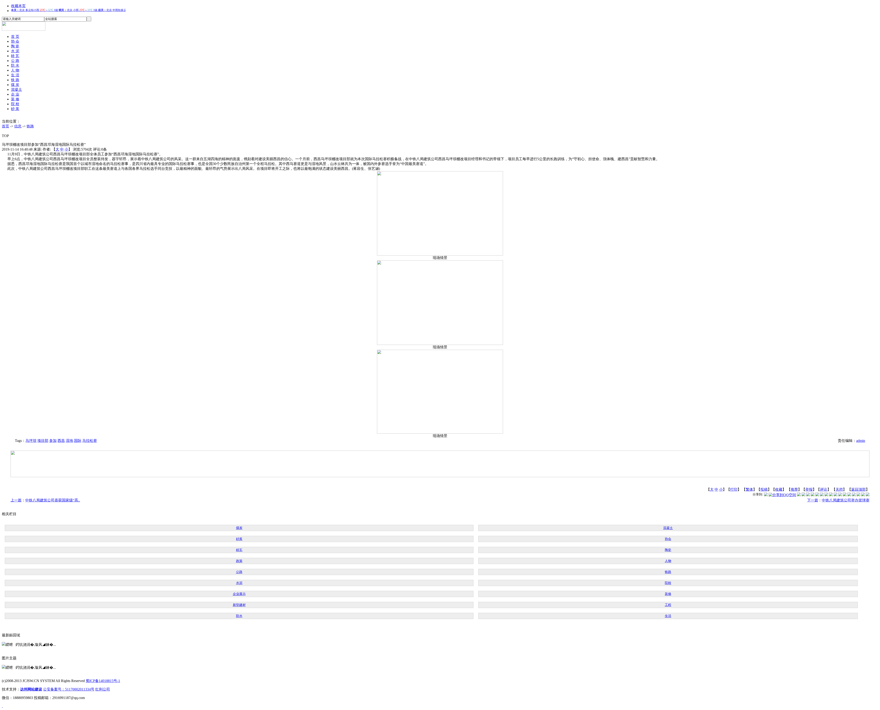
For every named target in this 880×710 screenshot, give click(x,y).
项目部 (42, 441)
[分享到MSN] (817, 495)
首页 (5, 126)
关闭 (839, 489)
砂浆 (239, 539)
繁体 (749, 489)
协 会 (15, 41)
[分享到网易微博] (854, 495)
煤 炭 (15, 85)
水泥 (239, 583)
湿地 (69, 441)
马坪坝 (30, 441)
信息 (18, 126)
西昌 (61, 441)
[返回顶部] (2, 706)
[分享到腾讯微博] (766, 495)
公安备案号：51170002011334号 (68, 689)
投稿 (764, 489)
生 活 (15, 75)
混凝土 (16, 89)
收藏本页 (18, 6)
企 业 (15, 94)
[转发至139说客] (840, 495)
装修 (668, 594)
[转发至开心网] (826, 495)
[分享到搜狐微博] (867, 495)
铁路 (30, 126)
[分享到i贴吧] (845, 495)
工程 (668, 605)
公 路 (15, 61)
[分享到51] (863, 495)
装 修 (15, 99)
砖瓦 (239, 550)
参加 (53, 441)
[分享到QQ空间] (782, 495)
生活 (668, 616)
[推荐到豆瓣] (822, 495)
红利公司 (102, 689)
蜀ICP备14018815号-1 (103, 681)
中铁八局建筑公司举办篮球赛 (845, 500)
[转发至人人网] (799, 495)
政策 (239, 561)
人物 (668, 561)
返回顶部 (858, 489)
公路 (239, 572)
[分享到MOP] (808, 495)
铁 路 (15, 80)
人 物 (15, 70)
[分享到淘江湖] (835, 495)
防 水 (15, 65)
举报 (809, 489)
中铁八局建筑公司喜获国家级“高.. (52, 500)
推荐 (794, 489)
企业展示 (239, 594)
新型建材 (239, 605)
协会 (668, 539)
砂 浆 (15, 109)
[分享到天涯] (849, 495)
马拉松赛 (89, 441)
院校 (668, 583)
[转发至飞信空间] (831, 495)
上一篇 (16, 500)
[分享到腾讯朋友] (812, 495)
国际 (77, 441)
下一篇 (812, 500)
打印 (733, 489)
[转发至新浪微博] (803, 495)
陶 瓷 (15, 46)
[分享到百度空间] (858, 495)
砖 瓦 (15, 56)
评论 (823, 489)
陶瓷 (668, 550)
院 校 (15, 104)
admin (860, 441)
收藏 (778, 489)
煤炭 (239, 528)
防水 (239, 616)
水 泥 (15, 51)
